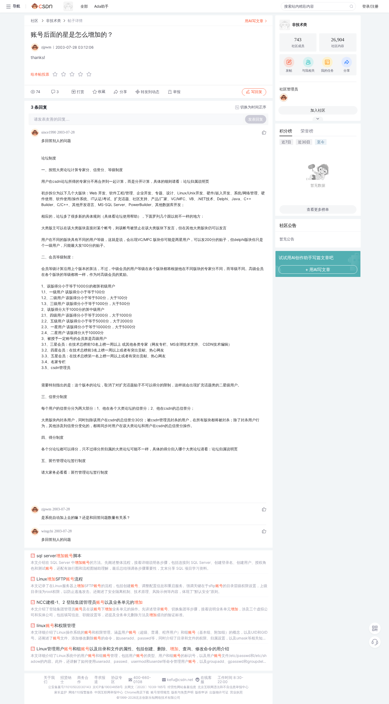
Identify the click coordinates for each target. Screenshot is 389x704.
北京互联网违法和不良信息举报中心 (223, 687)
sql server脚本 (59, 555)
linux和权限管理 (56, 625)
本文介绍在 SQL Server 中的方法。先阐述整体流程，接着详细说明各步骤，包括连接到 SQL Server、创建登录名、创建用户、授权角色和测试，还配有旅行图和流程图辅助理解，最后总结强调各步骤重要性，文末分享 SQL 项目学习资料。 (148, 565)
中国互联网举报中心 (108, 692)
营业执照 (236, 692)
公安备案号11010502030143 (69, 687)
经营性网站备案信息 (182, 687)
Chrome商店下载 (137, 692)
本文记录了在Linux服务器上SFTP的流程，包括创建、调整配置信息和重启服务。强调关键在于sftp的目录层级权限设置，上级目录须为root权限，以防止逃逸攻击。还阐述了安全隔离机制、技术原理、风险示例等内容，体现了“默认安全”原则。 (149, 588)
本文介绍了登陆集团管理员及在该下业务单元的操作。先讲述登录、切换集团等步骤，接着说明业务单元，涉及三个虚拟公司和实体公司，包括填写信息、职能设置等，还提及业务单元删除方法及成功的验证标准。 (149, 612)
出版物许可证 (218, 692)
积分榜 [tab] (285, 131)
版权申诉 (201, 692)
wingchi (47, 531)
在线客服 (206, 679)
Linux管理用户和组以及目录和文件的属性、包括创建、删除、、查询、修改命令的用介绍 (133, 648)
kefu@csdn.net (180, 680)
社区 (35, 20)
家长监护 (60, 692)
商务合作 (82, 679)
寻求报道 (99, 679)
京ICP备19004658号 (108, 687)
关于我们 (49, 679)
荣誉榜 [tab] (307, 131)
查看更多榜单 (318, 209)
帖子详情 (75, 20)
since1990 (48, 132)
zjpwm (46, 509)
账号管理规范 (160, 692)
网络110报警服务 (81, 692)
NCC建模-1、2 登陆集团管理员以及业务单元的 (90, 602)
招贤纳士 (65, 679)
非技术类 (53, 20)
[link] (35, 20)
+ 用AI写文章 (317, 269)
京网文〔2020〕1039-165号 (145, 687)
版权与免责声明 (182, 692)
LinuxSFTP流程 (60, 579)
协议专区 (116, 679)
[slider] (73, 74)
